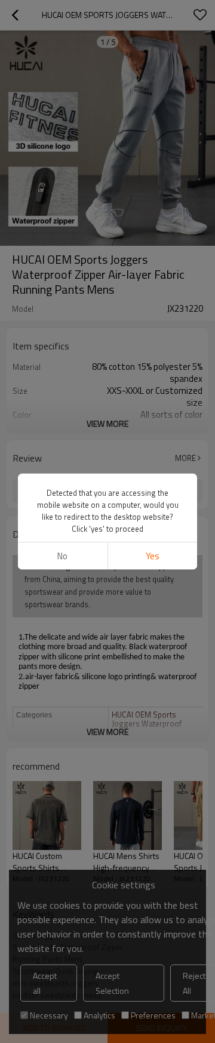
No (62, 556)
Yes (152, 556)
